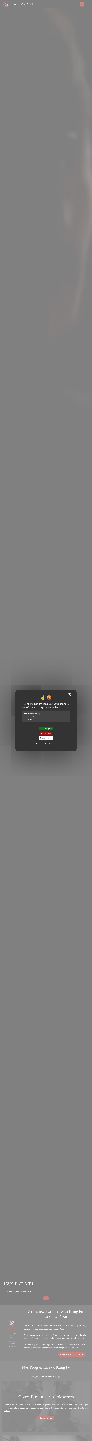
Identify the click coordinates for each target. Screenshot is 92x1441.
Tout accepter (46, 728)
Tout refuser (46, 733)
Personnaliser (46, 738)
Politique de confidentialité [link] (46, 743)
